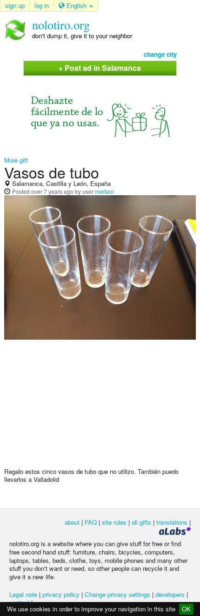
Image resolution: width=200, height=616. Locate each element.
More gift (16, 160)
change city (160, 54)
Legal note (23, 594)
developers (170, 594)
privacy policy (61, 594)
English (76, 5)
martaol (104, 191)
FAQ (91, 522)
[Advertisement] (100, 407)
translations (171, 522)
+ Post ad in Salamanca (100, 67)
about (72, 522)
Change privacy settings (117, 594)
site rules (114, 522)
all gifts (141, 522)
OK (186, 608)
